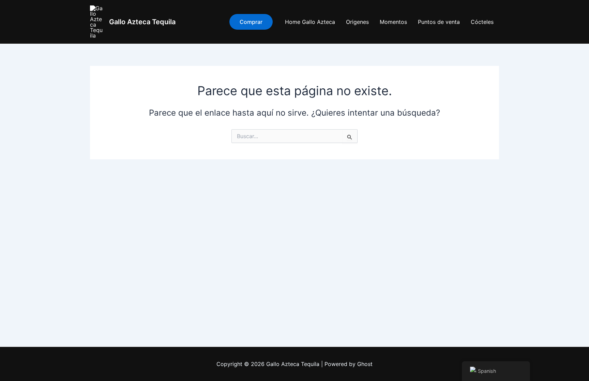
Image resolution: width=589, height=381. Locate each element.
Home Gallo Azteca (310, 21)
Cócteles (482, 21)
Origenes (357, 21)
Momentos (393, 21)
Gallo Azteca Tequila (142, 22)
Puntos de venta (439, 21)
